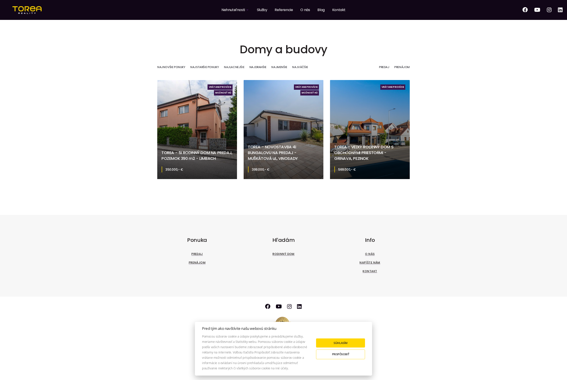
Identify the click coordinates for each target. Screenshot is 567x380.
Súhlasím (341, 343)
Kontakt (339, 9)
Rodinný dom (283, 254)
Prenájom (402, 67)
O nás (305, 9)
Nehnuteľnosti (233, 9)
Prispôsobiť (340, 354)
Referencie (284, 9)
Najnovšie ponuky (171, 67)
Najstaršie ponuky (204, 67)
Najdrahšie (257, 67)
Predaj (384, 67)
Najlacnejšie (234, 67)
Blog (320, 9)
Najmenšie (279, 67)
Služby (262, 9)
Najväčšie (300, 67)
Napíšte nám (369, 262)
